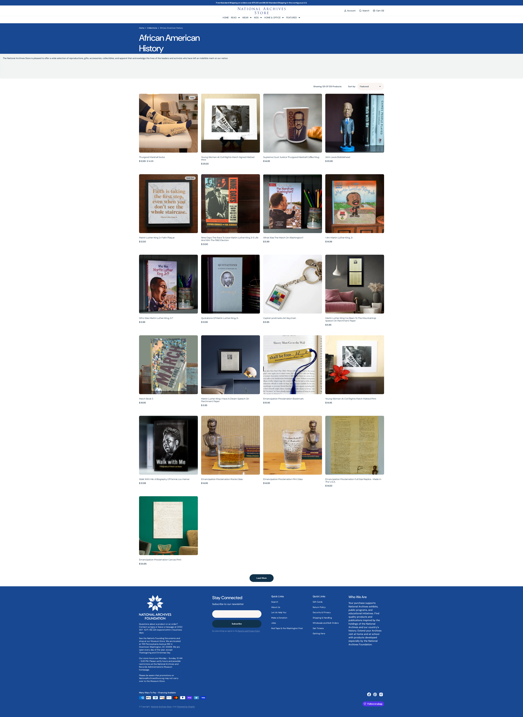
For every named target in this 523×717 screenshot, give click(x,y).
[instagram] (381, 694)
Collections (152, 28)
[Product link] (168, 123)
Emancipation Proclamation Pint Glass (283, 479)
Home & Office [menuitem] (272, 17)
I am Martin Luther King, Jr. (339, 237)
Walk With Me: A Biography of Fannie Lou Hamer (164, 479)
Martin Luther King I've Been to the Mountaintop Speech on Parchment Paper (350, 319)
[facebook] (369, 694)
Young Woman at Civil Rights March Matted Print (350, 398)
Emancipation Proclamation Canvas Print (160, 559)
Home (141, 28)
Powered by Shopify (186, 706)
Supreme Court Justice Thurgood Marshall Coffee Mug (291, 157)
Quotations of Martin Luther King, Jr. (219, 318)
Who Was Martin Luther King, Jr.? (156, 318)
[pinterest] (375, 694)
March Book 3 (146, 398)
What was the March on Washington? (283, 237)
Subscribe (237, 623)
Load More (261, 578)
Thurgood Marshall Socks (152, 157)
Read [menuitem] (234, 17)
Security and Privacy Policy (249, 631)
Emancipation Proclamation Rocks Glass (222, 479)
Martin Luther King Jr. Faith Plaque (157, 237)
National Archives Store (161, 706)
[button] (350, 10)
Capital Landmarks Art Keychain (279, 318)
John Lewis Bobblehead (337, 157)
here (152, 627)
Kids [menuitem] (256, 17)
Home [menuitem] (226, 17)
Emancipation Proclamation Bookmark (283, 398)
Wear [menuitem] (245, 17)
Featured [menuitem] (291, 17)
